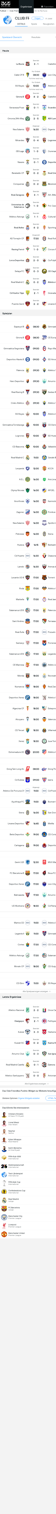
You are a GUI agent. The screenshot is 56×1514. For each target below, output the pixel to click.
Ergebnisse (26, 6)
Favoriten (49, 6)
